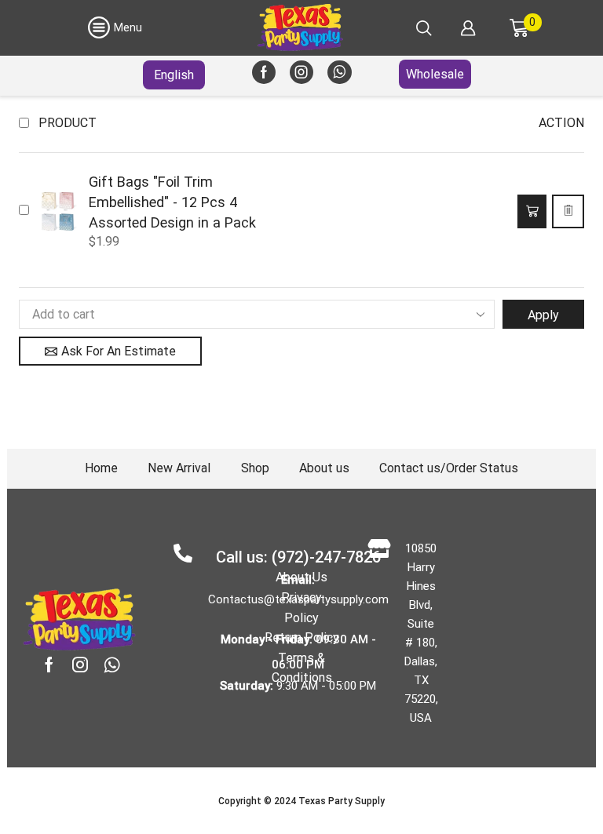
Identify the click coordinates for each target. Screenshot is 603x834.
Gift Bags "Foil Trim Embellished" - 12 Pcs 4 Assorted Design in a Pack (172, 202)
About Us (301, 577)
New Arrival (179, 468)
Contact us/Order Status (448, 468)
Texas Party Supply (341, 801)
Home (101, 468)
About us (324, 468)
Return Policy (302, 637)
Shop (255, 468)
